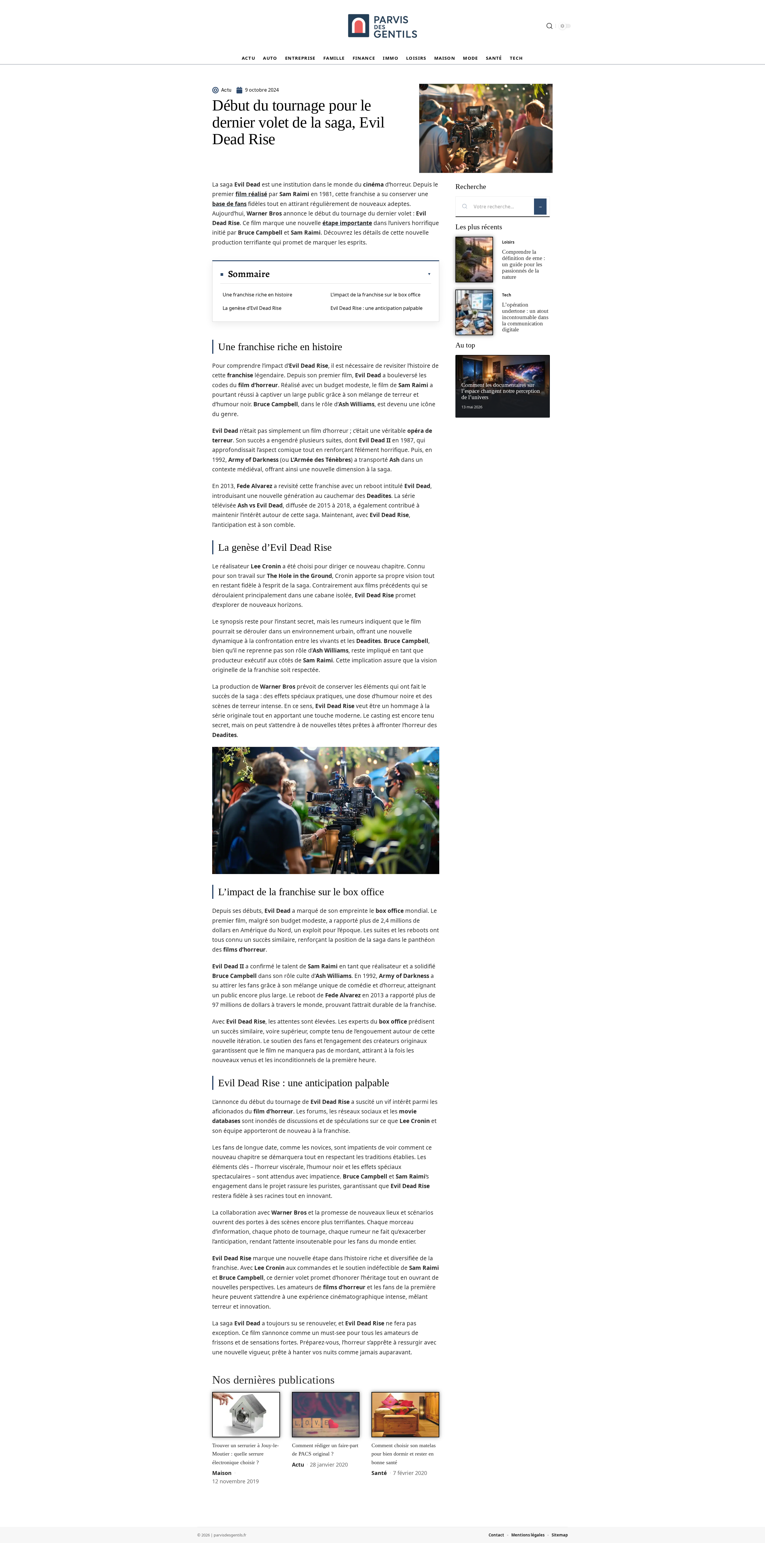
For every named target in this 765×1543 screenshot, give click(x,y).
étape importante (347, 223)
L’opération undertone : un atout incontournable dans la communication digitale (525, 317)
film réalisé (251, 194)
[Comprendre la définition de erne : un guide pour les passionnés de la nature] (474, 259)
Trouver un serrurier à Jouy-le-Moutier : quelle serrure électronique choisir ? (245, 1453)
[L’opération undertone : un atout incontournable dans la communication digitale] (474, 312)
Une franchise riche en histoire (257, 294)
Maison (222, 1473)
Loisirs (508, 242)
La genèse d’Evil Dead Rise (252, 308)
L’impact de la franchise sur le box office (375, 294)
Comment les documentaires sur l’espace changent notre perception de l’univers (500, 391)
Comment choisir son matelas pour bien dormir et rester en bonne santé (403, 1453)
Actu (298, 1464)
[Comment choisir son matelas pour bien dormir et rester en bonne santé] (405, 1414)
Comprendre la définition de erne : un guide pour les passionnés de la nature (523, 264)
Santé (379, 1473)
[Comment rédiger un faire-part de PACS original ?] (325, 1414)
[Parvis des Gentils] (382, 26)
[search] (550, 26)
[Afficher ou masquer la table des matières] (350, 274)
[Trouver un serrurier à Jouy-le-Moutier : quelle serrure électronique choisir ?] (246, 1414)
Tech (506, 295)
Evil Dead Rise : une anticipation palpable (377, 308)
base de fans (229, 204)
